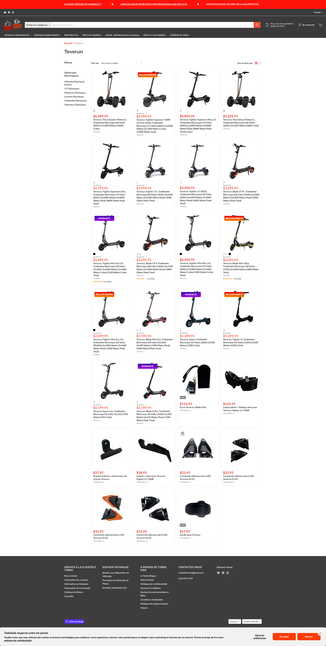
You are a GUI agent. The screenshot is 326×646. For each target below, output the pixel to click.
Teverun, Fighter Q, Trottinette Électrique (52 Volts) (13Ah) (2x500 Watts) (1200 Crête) (240, 342)
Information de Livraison (76, 580)
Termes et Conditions (150, 588)
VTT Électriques (71, 88)
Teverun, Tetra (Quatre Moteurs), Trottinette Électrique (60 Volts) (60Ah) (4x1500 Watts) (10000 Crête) (110, 124)
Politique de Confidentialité (153, 584)
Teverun (96, 132)
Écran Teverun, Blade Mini (193, 407)
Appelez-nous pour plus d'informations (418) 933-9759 (126, 4)
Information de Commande (77, 588)
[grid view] (256, 63)
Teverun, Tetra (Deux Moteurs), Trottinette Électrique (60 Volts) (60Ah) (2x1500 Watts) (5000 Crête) (241, 122)
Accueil (68, 43)
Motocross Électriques (75, 92)
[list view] (260, 63)
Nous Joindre (70, 575)
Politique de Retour (73, 592)
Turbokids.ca (185, 410)
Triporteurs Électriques (75, 104)
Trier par (95, 63)
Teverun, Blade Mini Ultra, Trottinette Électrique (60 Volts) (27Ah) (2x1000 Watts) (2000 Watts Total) (241, 268)
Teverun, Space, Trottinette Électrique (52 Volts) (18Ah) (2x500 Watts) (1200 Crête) (197, 342)
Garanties (69, 596)
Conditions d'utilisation (151, 599)
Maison (144, 607)
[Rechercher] (257, 25)
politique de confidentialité (18, 640)
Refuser (309, 636)
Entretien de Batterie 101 (114, 587)
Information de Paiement (76, 584)
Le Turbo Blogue (148, 575)
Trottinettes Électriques (75, 100)
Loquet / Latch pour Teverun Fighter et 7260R (151, 477)
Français (317, 12)
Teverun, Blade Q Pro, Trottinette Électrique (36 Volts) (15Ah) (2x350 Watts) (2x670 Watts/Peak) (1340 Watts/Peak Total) (154, 416)
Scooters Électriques (74, 96)
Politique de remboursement (154, 603)
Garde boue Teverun (190, 534)
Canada (251, 621)
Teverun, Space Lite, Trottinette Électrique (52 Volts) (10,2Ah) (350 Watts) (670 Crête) (110, 414)
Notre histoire (147, 580)
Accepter (284, 636)
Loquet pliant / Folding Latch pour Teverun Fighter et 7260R (240, 409)
